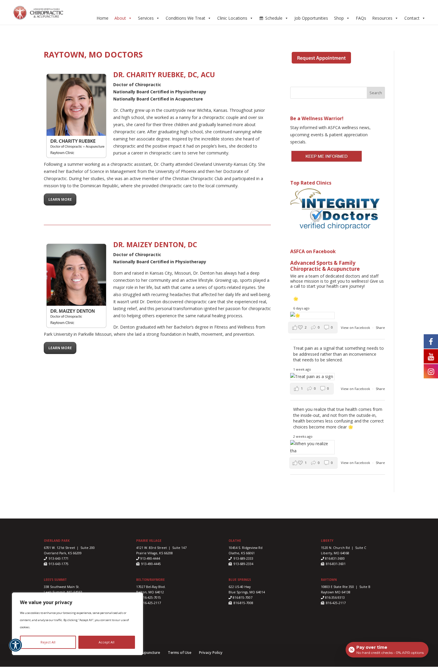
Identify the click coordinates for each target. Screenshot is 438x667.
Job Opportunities (311, 18)
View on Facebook (356, 327)
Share (380, 327)
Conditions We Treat (185, 18)
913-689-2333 (243, 558)
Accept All (106, 642)
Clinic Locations (232, 18)
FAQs (361, 18)
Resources (382, 18)
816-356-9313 (334, 597)
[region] (77, 623)
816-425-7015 (150, 597)
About (120, 18)
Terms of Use (179, 652)
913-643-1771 (58, 558)
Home (102, 18)
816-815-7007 (242, 597)
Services (146, 18)
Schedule (273, 18)
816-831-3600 (334, 558)
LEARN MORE (60, 199)
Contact (412, 18)
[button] (15, 648)
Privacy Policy (211, 652)
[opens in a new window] (431, 341)
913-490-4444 (150, 558)
